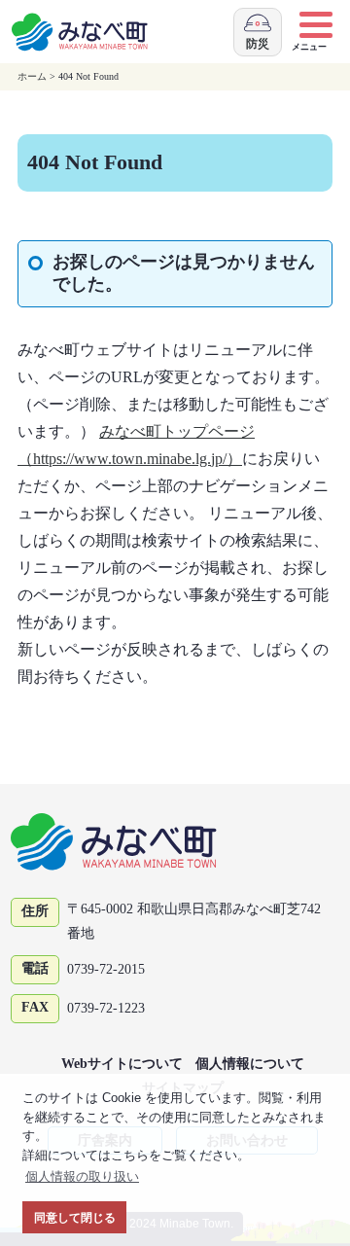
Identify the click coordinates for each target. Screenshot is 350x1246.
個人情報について (249, 1063)
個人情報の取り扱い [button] (82, 1176)
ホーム (32, 76)
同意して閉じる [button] (75, 1217)
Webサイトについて (122, 1063)
